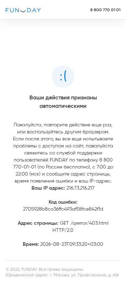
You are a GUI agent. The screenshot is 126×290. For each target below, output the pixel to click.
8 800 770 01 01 (105, 10)
